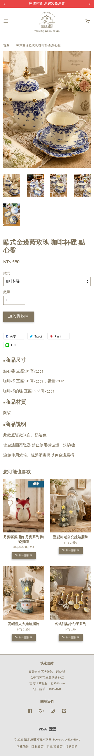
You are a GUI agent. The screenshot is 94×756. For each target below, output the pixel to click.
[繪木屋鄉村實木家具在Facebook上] (30, 713)
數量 (6, 292)
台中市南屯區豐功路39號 (47, 677)
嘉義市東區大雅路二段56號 (47, 672)
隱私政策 (37, 747)
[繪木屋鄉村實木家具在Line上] (64, 713)
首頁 (6, 45)
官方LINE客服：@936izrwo (47, 683)
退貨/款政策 (54, 747)
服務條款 (23, 747)
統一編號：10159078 (47, 689)
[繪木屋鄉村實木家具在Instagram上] (53, 713)
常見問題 (71, 747)
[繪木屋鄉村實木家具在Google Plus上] (41, 713)
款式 (6, 273)
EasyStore (74, 739)
